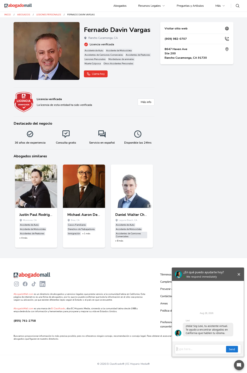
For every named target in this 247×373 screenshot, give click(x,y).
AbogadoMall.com (23, 294)
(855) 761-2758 (25, 321)
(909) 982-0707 (176, 39)
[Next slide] (149, 206)
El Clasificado (58, 308)
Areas (164, 303)
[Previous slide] (18, 206)
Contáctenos (168, 296)
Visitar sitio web (176, 29)
